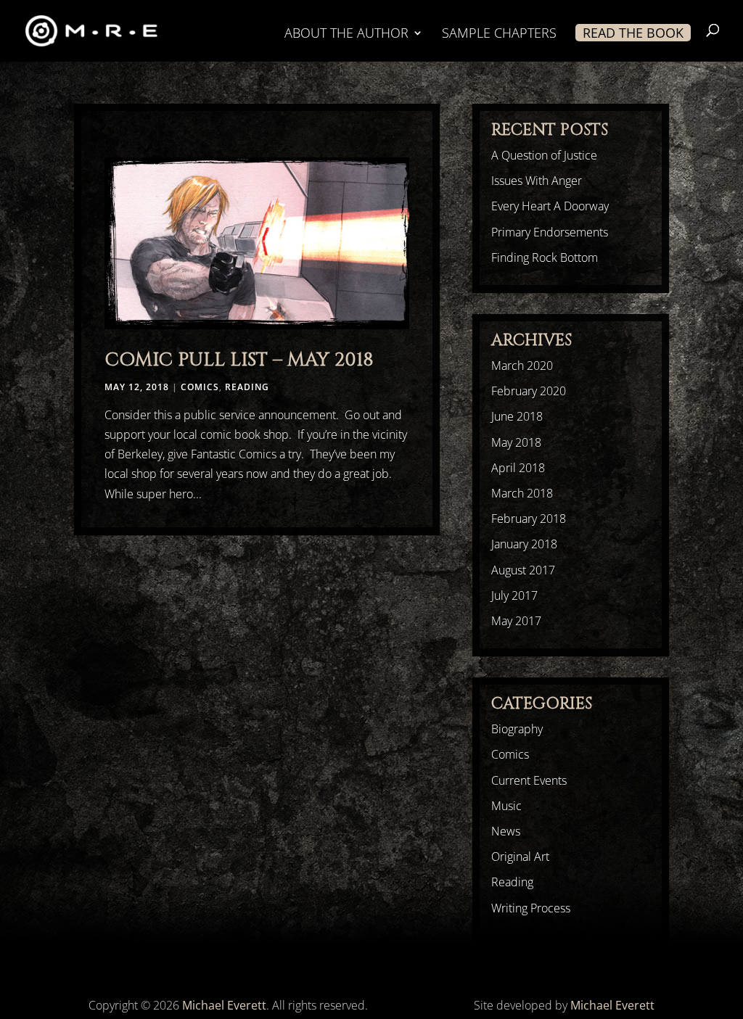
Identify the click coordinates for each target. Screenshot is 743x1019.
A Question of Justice (544, 155)
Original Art (520, 857)
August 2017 (523, 570)
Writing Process (530, 908)
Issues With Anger (536, 181)
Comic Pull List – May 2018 (239, 360)
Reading (247, 387)
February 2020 (528, 391)
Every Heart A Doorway (550, 206)
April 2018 (518, 468)
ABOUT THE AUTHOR (346, 34)
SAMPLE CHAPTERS (499, 34)
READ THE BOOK (633, 32)
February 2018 (528, 519)
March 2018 (522, 493)
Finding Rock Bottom (544, 257)
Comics (200, 387)
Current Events (529, 780)
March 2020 (522, 366)
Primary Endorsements (549, 232)
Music (506, 806)
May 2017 (516, 621)
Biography (517, 729)
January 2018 (524, 544)
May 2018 (516, 442)
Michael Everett (224, 1005)
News (505, 831)
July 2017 (514, 595)
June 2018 (517, 416)
